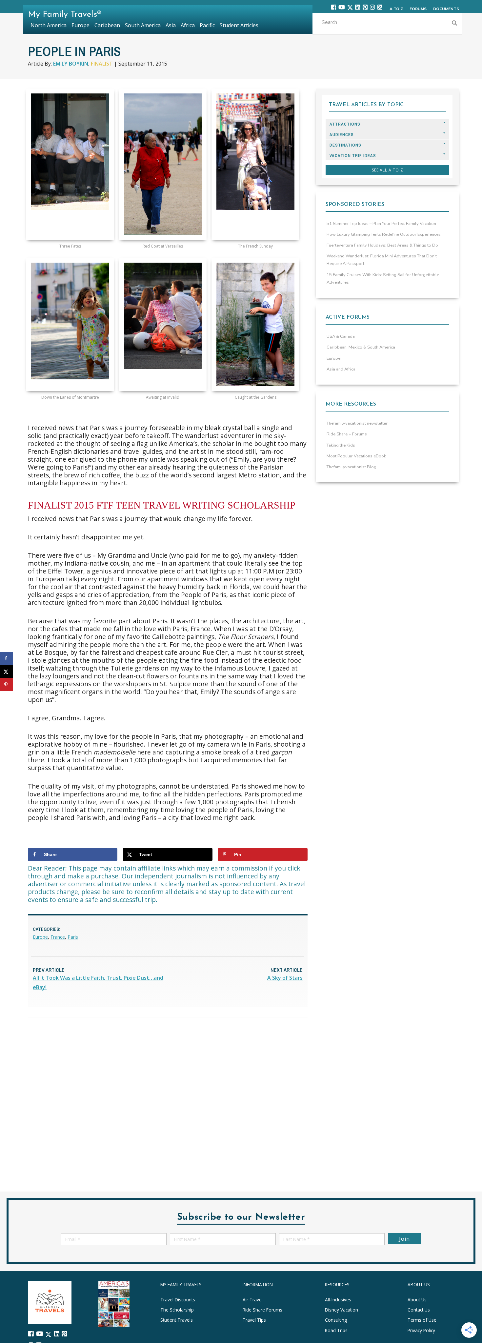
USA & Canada (341, 336)
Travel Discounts (177, 1299)
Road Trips (336, 1330)
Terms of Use (422, 1320)
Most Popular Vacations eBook (356, 456)
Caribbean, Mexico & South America (361, 347)
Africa (188, 25)
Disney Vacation (341, 1310)
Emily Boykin (70, 63)
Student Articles (239, 25)
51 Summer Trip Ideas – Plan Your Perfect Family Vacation (381, 224)
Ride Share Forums (262, 1310)
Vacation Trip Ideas (353, 155)
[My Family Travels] (49, 1302)
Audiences (342, 134)
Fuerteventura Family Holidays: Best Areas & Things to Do (382, 245)
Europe (40, 937)
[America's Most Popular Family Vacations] (114, 1303)
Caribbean (107, 25)
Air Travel (253, 1299)
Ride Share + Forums (347, 434)
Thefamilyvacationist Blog (351, 467)
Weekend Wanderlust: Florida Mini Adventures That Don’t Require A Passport (382, 260)
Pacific (207, 25)
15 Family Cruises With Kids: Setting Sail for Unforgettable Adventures (383, 278)
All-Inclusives (338, 1299)
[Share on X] (6, 671)
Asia (171, 25)
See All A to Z (387, 170)
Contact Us (419, 1310)
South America (143, 25)
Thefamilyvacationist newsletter (357, 423)
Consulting (336, 1320)
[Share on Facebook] (6, 658)
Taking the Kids (341, 445)
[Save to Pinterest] (6, 684)
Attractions (345, 124)
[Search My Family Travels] (454, 23)
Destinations (345, 145)
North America (48, 25)
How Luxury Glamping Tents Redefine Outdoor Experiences (384, 234)
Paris (73, 937)
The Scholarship (177, 1310)
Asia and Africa (341, 369)
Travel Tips (254, 1320)
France (57, 937)
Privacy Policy (421, 1330)
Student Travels (176, 1320)
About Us (417, 1299)
